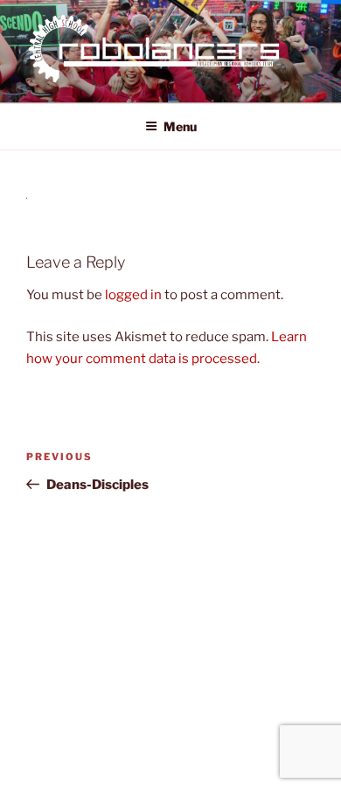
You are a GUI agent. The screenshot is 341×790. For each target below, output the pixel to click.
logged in (133, 295)
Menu (180, 126)
